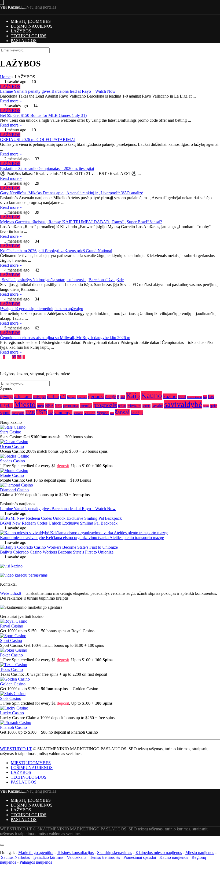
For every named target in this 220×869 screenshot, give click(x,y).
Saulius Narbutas (15, 857)
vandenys (63, 412)
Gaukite (82, 397)
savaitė (157, 405)
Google (110, 397)
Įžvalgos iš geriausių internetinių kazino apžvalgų (41, 308)
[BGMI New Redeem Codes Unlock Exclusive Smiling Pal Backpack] (61, 518)
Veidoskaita (76, 857)
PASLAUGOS (23, 40)
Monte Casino (12, 475)
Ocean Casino (12, 446)
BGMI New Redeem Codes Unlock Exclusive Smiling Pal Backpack (59, 523)
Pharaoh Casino (13, 727)
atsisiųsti (39, 397)
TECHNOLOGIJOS (28, 36)
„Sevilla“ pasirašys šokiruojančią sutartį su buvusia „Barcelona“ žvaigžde (62, 279)
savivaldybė (183, 404)
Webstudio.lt (10, 593)
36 (19, 357)
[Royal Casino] (13, 621)
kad (122, 397)
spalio (213, 406)
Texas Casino (11, 669)
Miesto (25, 404)
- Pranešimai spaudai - (140, 857)
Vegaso (103, 413)
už (50, 412)
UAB (30, 412)
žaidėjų (137, 412)
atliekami (23, 396)
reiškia (122, 406)
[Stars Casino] (12, 427)
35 (14, 357)
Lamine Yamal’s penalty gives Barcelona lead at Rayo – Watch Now (58, 91)
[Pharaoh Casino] (15, 722)
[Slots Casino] (12, 693)
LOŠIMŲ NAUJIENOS (32, 26)
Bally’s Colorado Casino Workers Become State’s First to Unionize (56, 552)
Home (5, 77)
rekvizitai (134, 406)
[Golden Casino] (15, 679)
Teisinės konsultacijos (75, 852)
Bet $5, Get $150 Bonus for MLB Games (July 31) (43, 115)
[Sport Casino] (13, 635)
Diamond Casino (14, 490)
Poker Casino (11, 655)
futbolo (71, 397)
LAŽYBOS (21, 31)
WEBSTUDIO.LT (16, 749)
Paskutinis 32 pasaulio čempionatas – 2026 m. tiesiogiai (47, 168)
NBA (49, 405)
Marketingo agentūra (35, 852)
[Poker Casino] (13, 650)
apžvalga (6, 397)
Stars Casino (10, 432)
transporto (18, 413)
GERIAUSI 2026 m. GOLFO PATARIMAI (37, 139)
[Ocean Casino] (14, 441)
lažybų (6, 405)
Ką (205, 397)
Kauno (151, 395)
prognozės (105, 405)
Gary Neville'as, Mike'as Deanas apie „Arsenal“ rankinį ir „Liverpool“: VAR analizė (71, 193)
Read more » (11, 101)
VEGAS (90, 413)
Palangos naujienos (36, 862)
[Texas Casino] (13, 664)
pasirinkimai (71, 406)
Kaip (133, 396)
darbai (53, 396)
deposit (63, 465)
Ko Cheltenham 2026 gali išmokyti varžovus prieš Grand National (56, 250)
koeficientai (194, 397)
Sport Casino (11, 640)
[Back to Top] (1, 838)
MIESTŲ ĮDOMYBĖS (31, 21)
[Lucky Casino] (14, 708)
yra (112, 413)
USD (41, 412)
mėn (40, 405)
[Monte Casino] (14, 470)
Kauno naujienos (173, 857)
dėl (63, 396)
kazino (170, 396)
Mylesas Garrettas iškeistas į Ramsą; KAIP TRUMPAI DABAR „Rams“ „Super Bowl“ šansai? (81, 222)
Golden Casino (12, 684)
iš (118, 397)
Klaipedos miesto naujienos (158, 852)
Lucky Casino (12, 713)
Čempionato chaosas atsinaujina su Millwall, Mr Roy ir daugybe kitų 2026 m (65, 337)
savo (206, 405)
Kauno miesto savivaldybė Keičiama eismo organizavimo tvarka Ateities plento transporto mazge (82, 537)
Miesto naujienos (199, 852)
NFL (58, 406)
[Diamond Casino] (16, 485)
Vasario (78, 413)
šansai (122, 412)
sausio (146, 406)
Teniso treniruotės (105, 857)
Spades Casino (12, 461)
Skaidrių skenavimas (114, 852)
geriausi (96, 396)
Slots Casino (10, 698)
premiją (86, 405)
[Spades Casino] (14, 456)
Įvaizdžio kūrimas (48, 857)
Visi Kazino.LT (13, 7)
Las (211, 397)
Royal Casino (11, 626)
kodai (182, 397)
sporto (5, 412)
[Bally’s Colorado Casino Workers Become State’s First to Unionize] (59, 547)
